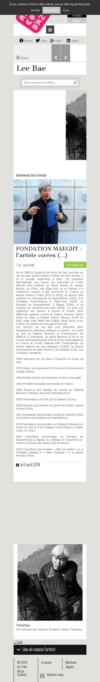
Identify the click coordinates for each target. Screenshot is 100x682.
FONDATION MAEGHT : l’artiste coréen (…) (49, 252)
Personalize (51, 10)
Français (77, 15)
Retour (22, 57)
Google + (59, 41)
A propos (46, 662)
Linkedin (74, 41)
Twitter (44, 41)
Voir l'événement (75, 265)
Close (66, 10)
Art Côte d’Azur (22, 668)
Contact (22, 674)
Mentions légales (71, 664)
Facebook (28, 41)
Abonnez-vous (55, 674)
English (77, 20)
